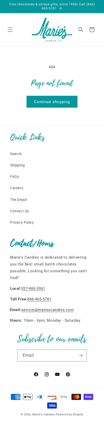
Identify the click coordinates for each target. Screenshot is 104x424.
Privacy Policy (22, 222)
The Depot (18, 200)
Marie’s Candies (43, 414)
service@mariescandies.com (47, 309)
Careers (16, 188)
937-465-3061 (33, 288)
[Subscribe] (80, 355)
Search (16, 154)
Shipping (17, 165)
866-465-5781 (39, 299)
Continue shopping (52, 102)
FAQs (14, 177)
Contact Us (19, 211)
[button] (10, 29)
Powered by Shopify (70, 414)
